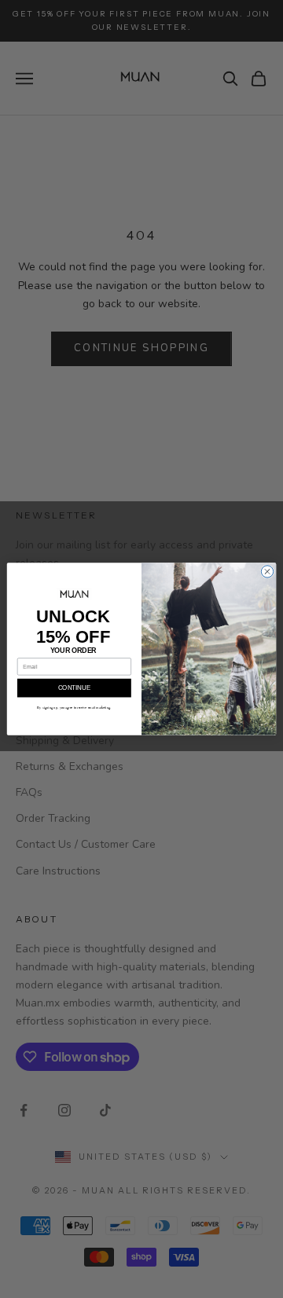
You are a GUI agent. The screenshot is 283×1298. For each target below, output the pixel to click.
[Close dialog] (267, 572)
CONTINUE (74, 687)
